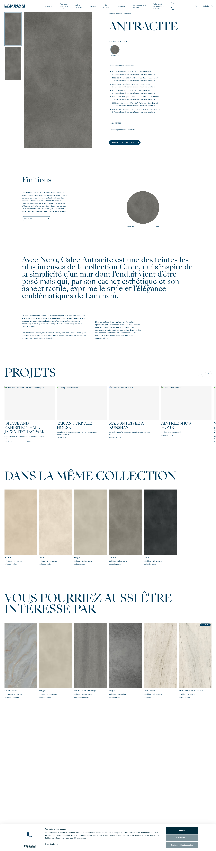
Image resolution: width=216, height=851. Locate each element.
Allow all (182, 830)
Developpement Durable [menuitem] (139, 6)
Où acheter (106, 6)
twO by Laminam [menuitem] (79, 6)
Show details (50, 844)
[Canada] (23, 6)
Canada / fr (208, 6)
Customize (180, 838)
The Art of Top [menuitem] (172, 6)
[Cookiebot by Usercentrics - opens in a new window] (30, 846)
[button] (125, 142)
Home (111, 13)
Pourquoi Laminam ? (64, 6)
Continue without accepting (182, 845)
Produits (48, 6)
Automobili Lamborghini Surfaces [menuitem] (158, 6)
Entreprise (121, 6)
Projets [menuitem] (93, 6)
